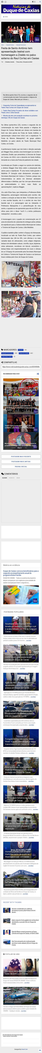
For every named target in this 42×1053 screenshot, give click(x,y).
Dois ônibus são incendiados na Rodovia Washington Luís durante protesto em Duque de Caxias (19, 770)
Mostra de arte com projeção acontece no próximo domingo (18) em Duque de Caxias (19, 117)
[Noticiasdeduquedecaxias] (8, 2)
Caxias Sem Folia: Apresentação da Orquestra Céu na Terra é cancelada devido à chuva (21, 390)
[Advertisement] (13, 78)
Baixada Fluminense (21, 45)
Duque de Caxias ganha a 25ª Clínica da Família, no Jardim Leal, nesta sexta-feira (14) (20, 882)
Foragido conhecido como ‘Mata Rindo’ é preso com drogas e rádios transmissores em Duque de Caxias (20, 741)
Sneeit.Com (24, 1049)
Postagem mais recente (21, 456)
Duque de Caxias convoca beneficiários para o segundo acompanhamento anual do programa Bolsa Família (21, 573)
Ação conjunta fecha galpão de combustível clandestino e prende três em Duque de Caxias (19, 713)
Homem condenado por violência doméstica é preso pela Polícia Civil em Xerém (23, 910)
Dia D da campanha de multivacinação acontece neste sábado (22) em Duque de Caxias (25, 943)
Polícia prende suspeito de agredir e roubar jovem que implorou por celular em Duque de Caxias (20, 657)
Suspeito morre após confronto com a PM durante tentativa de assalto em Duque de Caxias (21, 798)
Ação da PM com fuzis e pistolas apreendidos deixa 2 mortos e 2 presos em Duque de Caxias (19, 685)
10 (6, 876)
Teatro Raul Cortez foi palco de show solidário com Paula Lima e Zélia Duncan (19, 427)
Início (2, 45)
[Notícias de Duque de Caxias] (21, 12)
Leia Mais (28, 640)
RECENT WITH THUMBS (12, 902)
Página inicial (21, 466)
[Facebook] (2, 2)
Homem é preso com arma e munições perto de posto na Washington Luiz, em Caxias (17, 854)
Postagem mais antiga (21, 461)
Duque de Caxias (10, 45)
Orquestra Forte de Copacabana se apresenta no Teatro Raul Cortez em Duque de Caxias (18, 106)
